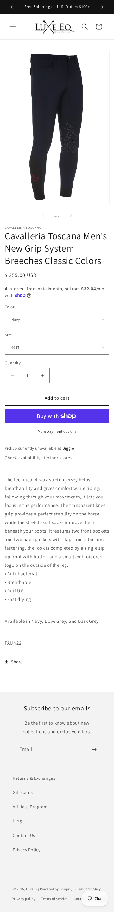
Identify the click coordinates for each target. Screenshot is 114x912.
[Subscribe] (94, 749)
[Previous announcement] (12, 7)
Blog (17, 821)
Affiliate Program (30, 806)
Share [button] (17, 662)
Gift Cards (23, 792)
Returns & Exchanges (34, 778)
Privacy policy (23, 898)
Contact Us (24, 835)
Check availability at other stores (38, 457)
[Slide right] (71, 216)
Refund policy (89, 889)
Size (8, 335)
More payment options (57, 431)
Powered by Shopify (56, 889)
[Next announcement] (102, 7)
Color (9, 306)
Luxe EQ (32, 889)
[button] (13, 27)
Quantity (13, 362)
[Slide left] (43, 216)
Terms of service (54, 898)
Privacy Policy (26, 850)
